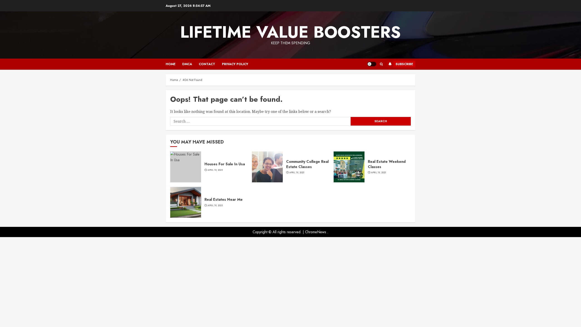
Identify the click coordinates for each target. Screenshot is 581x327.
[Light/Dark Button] (371, 64)
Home (170, 64)
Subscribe (404, 64)
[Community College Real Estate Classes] (267, 166)
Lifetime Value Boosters (290, 32)
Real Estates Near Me (223, 199)
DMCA (187, 64)
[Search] (381, 64)
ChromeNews (315, 232)
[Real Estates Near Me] (185, 202)
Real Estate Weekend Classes (387, 164)
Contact (207, 64)
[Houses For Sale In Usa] (185, 166)
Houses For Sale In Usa (224, 164)
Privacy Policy (235, 64)
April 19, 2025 (215, 170)
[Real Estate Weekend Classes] (349, 166)
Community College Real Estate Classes (307, 164)
